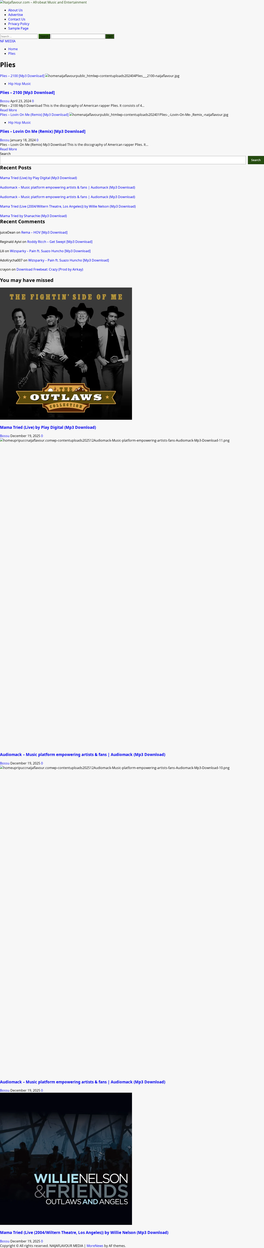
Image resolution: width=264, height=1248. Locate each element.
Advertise (15, 14)
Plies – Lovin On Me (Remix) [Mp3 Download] (34, 114)
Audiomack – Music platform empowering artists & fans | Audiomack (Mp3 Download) (67, 187)
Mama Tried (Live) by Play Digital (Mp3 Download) (38, 178)
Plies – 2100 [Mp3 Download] (22, 76)
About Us (15, 10)
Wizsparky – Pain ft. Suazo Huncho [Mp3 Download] (50, 251)
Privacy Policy (18, 23)
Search (5, 153)
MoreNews (95, 1245)
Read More (8, 110)
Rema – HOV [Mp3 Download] (44, 232)
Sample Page (18, 28)
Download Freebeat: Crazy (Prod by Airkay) (49, 269)
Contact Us (16, 19)
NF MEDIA (7, 41)
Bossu (5, 101)
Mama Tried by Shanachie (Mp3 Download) (33, 216)
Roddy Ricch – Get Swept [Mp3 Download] (59, 241)
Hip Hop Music (19, 83)
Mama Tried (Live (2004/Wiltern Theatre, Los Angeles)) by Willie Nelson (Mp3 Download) (68, 206)
